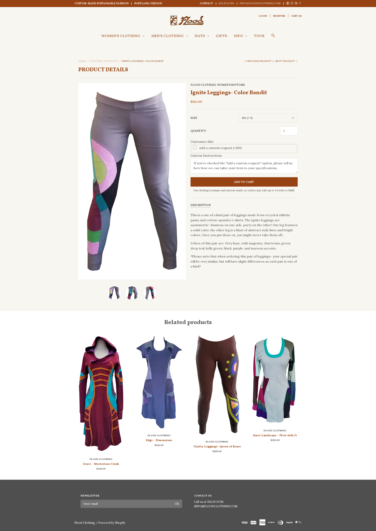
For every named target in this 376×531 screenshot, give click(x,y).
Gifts (221, 35)
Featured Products (104, 61)
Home (82, 61)
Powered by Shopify (111, 523)
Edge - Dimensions (159, 440)
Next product (285, 61)
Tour (259, 35)
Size (194, 118)
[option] (132, 181)
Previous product (259, 61)
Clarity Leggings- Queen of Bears (217, 446)
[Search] (273, 37)
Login (263, 15)
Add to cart (244, 182)
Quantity (198, 131)
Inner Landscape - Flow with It (275, 435)
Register (279, 15)
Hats (200, 35)
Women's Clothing (121, 35)
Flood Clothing (203, 85)
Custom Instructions (206, 155)
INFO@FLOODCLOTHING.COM (215, 506)
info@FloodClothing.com (260, 3)
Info (239, 35)
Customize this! (202, 142)
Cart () (296, 15)
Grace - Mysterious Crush (101, 464)
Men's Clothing (168, 35)
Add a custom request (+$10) (220, 148)
